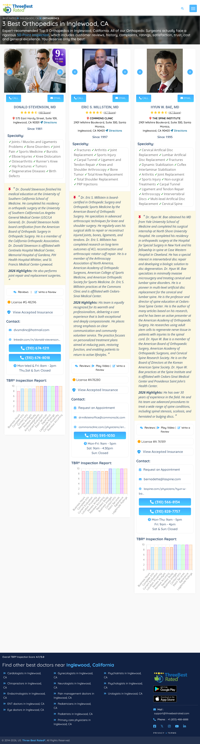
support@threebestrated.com (171, 713)
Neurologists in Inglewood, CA (72, 685)
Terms (172, 733)
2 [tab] (36, 89)
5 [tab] (105, 89)
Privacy (159, 733)
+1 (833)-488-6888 (178, 719)
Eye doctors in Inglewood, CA (25, 710)
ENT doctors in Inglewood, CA (25, 703)
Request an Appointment (96, 408)
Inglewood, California (90, 665)
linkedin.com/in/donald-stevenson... (37, 339)
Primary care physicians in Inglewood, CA (72, 722)
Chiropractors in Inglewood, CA (22, 685)
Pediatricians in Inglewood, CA (72, 706)
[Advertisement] (100, 625)
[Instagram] (169, 726)
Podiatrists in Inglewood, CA (75, 714)
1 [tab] (33, 89)
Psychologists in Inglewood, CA (123, 685)
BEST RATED (9, 18)
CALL (15, 98)
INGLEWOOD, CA (29, 18)
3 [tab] (99, 89)
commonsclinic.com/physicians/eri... (102, 427)
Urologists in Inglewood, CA (124, 693)
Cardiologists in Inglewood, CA (22, 675)
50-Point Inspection (33, 35)
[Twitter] (162, 726)
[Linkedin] (184, 726)
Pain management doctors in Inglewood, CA (74, 695)
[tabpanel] (35, 74)
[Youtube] (177, 726)
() (44, 112)
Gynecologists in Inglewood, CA (73, 675)
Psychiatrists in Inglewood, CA (122, 675)
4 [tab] (102, 89)
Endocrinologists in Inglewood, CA (24, 695)
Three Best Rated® (33, 740)
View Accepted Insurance (29, 312)
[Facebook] (154, 726)
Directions (50, 122)
